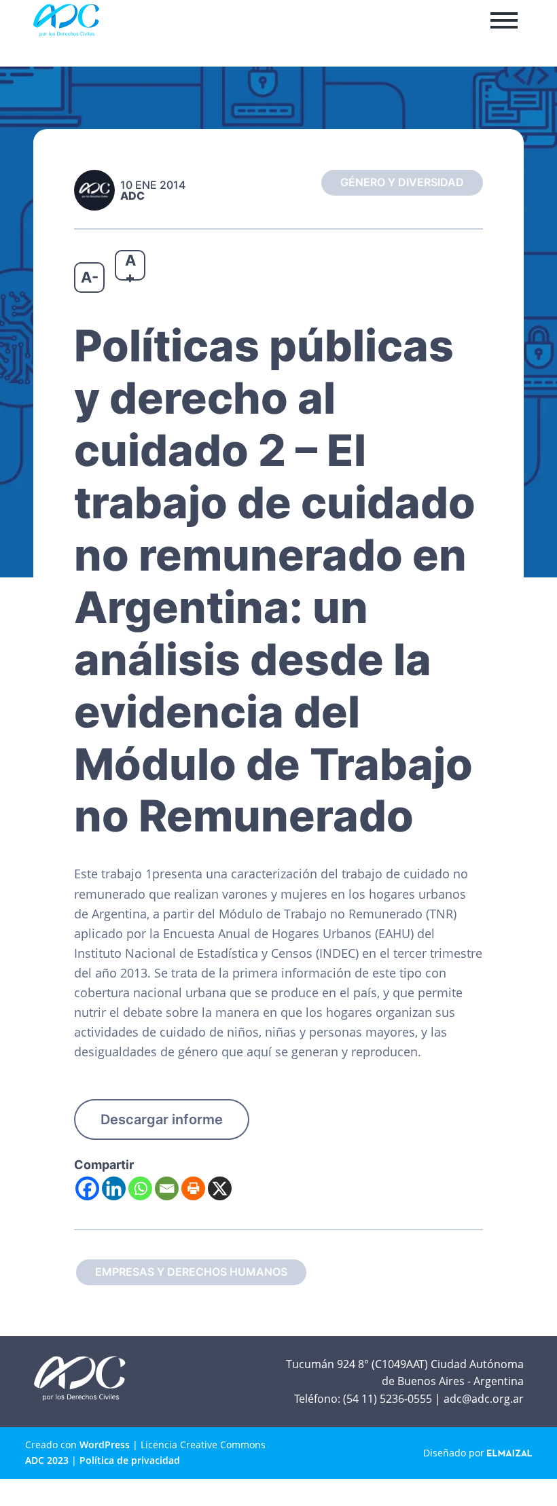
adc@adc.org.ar (484, 1398)
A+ (130, 266)
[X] (220, 1188)
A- (89, 277)
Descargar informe (162, 1119)
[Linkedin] (114, 1188)
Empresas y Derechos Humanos (191, 1271)
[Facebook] (87, 1188)
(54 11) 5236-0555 (387, 1398)
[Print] (193, 1188)
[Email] (167, 1188)
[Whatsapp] (140, 1188)
